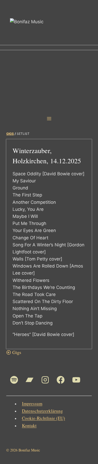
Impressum (32, 404)
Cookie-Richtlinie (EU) (43, 418)
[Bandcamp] (30, 380)
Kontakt (29, 425)
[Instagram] (45, 380)
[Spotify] (14, 380)
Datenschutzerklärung (42, 411)
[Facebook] (61, 380)
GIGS (10, 134)
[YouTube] (76, 380)
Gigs (16, 352)
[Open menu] (49, 118)
